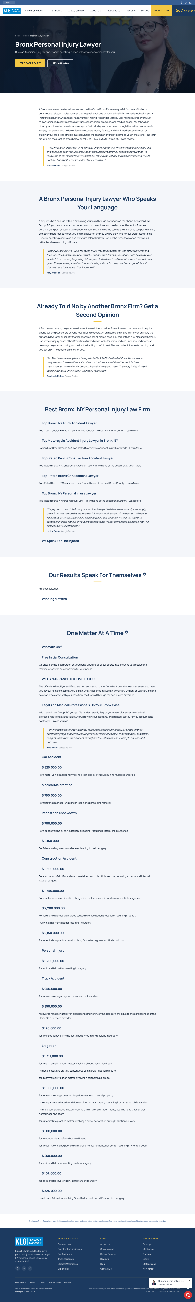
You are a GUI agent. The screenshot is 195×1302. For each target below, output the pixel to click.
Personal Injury (65, 1244)
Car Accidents (65, 1254)
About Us (105, 1244)
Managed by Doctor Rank (25, 1291)
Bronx (146, 1258)
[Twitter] (30, 1268)
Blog (102, 1263)
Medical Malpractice (68, 1263)
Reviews (104, 1258)
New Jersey (148, 1268)
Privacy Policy (20, 1282)
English (8, 3)
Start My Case (161, 10)
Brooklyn (147, 1244)
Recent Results (107, 1254)
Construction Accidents (70, 1249)
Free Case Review (30, 63)
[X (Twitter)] (186, 2)
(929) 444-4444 (60, 63)
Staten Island (149, 1263)
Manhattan (148, 1249)
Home (17, 35)
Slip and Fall (64, 1268)
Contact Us (106, 1268)
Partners (67, 1282)
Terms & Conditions (37, 1282)
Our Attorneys (107, 1249)
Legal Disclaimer (54, 1282)
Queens (147, 1254)
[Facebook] (181, 2)
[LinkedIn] (190, 2)
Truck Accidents (66, 1258)
